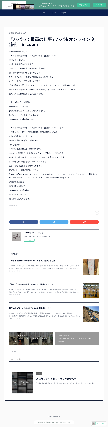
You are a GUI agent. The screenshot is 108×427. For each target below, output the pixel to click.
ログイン (99, 4)
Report (63, 13)
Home (44, 13)
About (54, 13)
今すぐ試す (83, 4)
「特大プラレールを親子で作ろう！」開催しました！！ (32, 284)
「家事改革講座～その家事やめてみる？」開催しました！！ (34, 260)
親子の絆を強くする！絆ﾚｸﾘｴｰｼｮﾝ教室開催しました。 (31, 308)
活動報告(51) (13, 205)
